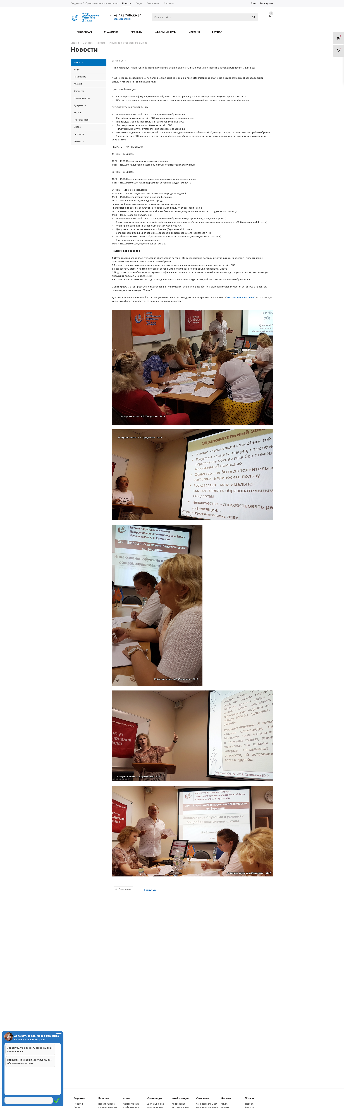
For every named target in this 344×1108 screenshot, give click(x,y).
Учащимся (111, 32)
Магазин (194, 32)
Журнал (217, 32)
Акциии (224, 1104)
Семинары (202, 1098)
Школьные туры (165, 32)
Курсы (126, 1098)
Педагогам (84, 32)
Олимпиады (154, 1098)
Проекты (136, 32)
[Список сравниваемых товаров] (270, 17)
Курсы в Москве (131, 1104)
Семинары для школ (206, 1104)
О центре (79, 1098)
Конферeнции (180, 1098)
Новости (78, 1104)
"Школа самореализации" (240, 297)
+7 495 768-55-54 (127, 15)
